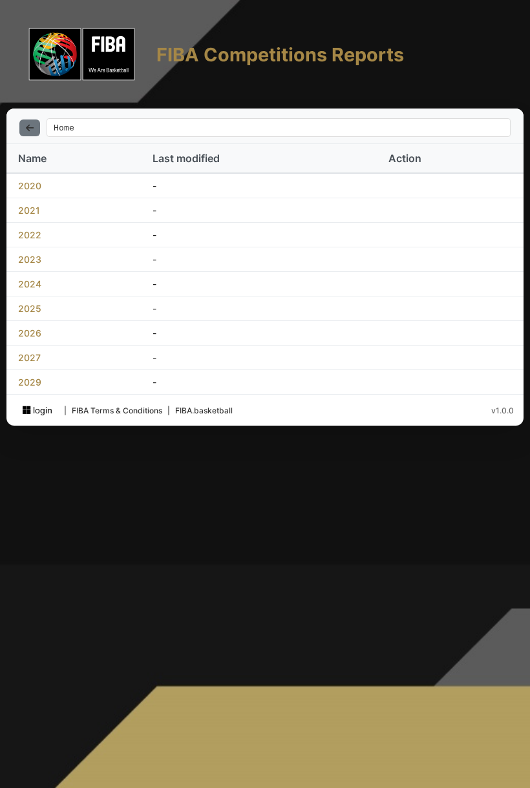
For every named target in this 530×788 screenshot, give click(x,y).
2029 (29, 382)
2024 (29, 283)
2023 (29, 259)
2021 (29, 210)
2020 (29, 185)
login (41, 410)
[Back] (29, 127)
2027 (29, 357)
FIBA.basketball (204, 410)
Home (64, 127)
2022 (29, 234)
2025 (29, 308)
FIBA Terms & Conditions (117, 410)
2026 (29, 332)
